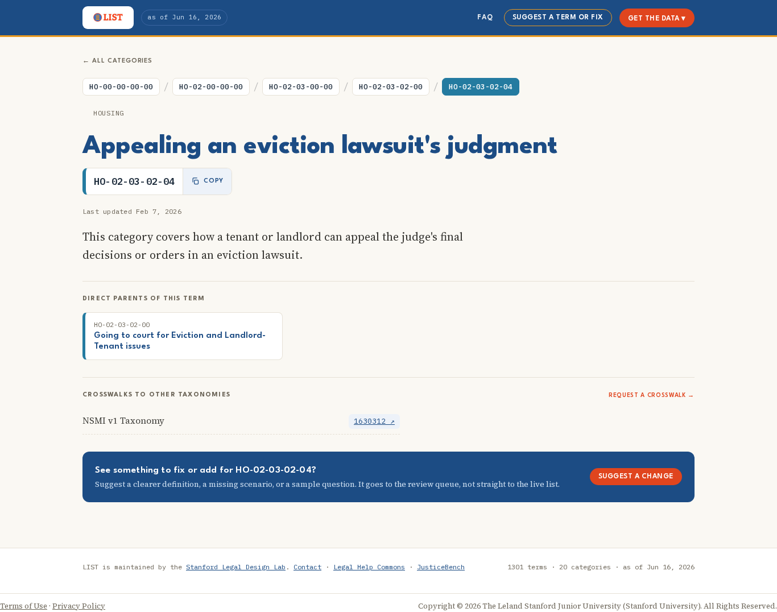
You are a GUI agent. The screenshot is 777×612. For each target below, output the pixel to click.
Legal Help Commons (369, 567)
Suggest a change (635, 476)
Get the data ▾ (657, 18)
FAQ (485, 17)
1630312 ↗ (374, 421)
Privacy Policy (78, 606)
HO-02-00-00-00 (211, 87)
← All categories (117, 61)
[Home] (108, 17)
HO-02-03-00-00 (301, 87)
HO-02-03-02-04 (481, 87)
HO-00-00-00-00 (121, 87)
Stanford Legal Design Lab (236, 567)
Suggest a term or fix (558, 17)
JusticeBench (441, 567)
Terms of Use (23, 606)
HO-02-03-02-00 (391, 87)
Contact (307, 567)
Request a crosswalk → (652, 395)
